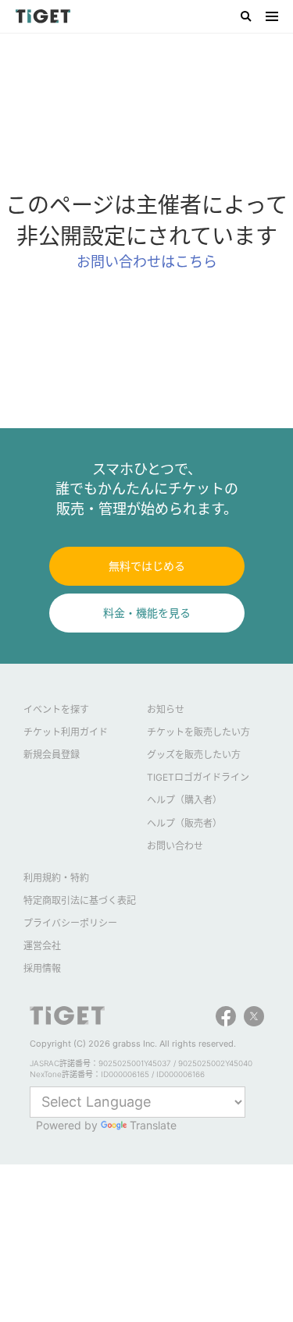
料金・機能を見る (147, 612)
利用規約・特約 (56, 878)
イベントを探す (56, 709)
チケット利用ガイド (65, 732)
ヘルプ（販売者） (184, 823)
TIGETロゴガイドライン (198, 777)
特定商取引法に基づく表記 (79, 900)
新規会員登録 (51, 754)
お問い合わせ (175, 846)
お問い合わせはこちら (147, 261)
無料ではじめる (147, 565)
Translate (153, 1125)
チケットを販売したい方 (198, 732)
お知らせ (165, 709)
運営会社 (42, 946)
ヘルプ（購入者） (184, 800)
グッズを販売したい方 (194, 754)
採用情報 (42, 968)
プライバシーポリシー (70, 923)
